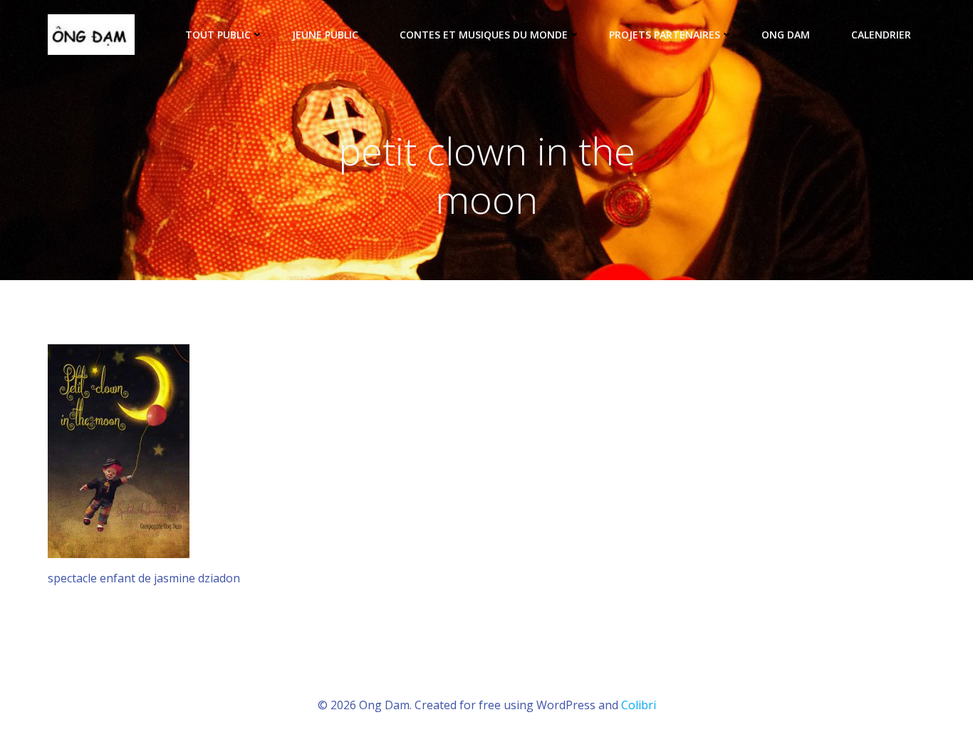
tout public (218, 34)
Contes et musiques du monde (484, 34)
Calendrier (881, 34)
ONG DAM (785, 34)
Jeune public (325, 34)
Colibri (638, 705)
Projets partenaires (664, 34)
